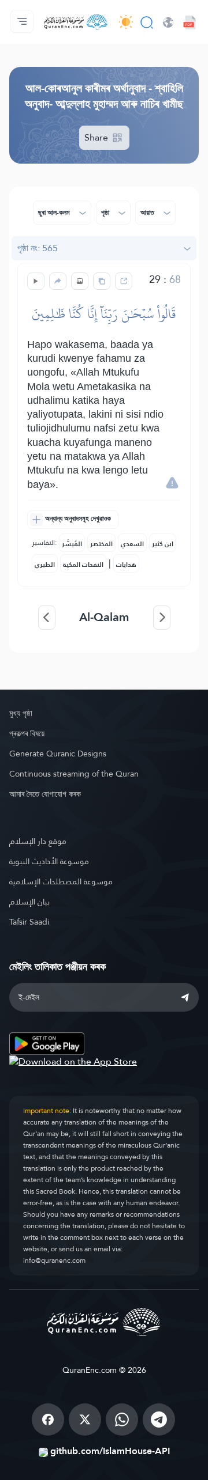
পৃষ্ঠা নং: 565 (37, 248)
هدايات (126, 564)
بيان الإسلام (29, 901)
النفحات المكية (83, 564)
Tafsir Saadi (29, 921)
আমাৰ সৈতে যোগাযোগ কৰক (45, 793)
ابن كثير (162, 544)
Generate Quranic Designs (57, 753)
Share (97, 137)
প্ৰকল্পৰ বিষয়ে (26, 733)
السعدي (132, 544)
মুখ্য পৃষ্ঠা (20, 713)
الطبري (45, 564)
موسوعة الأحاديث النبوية (49, 861)
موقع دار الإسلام (37, 841)
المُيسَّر (72, 544)
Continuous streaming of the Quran (74, 773)
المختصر (101, 544)
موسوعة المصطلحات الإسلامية (61, 881)
